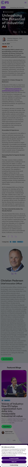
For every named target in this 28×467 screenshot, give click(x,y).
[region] (14, 456)
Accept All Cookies (14, 458)
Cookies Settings (14, 465)
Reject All (14, 461)
